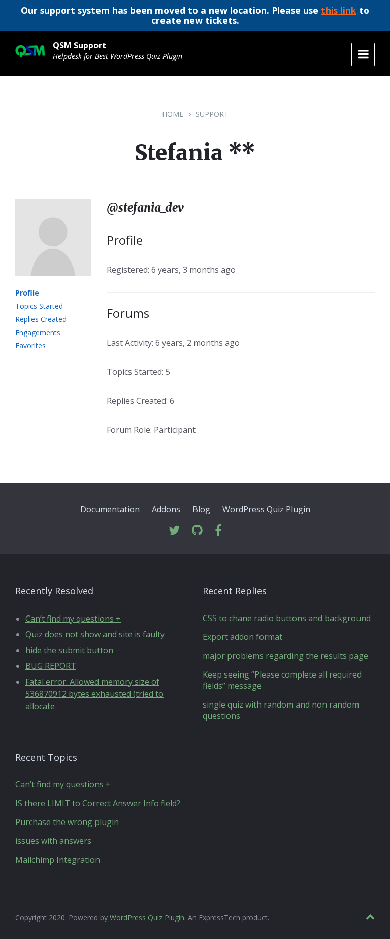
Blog (201, 509)
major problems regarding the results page (285, 655)
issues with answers (53, 840)
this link (338, 10)
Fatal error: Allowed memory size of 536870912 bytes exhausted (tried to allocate (94, 694)
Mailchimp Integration (57, 859)
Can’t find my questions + (73, 618)
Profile (27, 293)
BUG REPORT (50, 665)
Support (212, 114)
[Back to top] (370, 917)
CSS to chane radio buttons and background (287, 618)
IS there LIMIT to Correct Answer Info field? (97, 803)
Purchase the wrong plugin (67, 822)
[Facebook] (218, 530)
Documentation (110, 509)
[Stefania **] (53, 282)
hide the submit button (69, 650)
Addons (166, 509)
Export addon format (242, 636)
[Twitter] (174, 530)
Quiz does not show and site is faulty (95, 634)
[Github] (197, 530)
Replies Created (41, 319)
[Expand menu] (363, 54)
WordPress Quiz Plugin (266, 509)
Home (172, 114)
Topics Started (39, 306)
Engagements (37, 332)
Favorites (30, 345)
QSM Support (79, 45)
